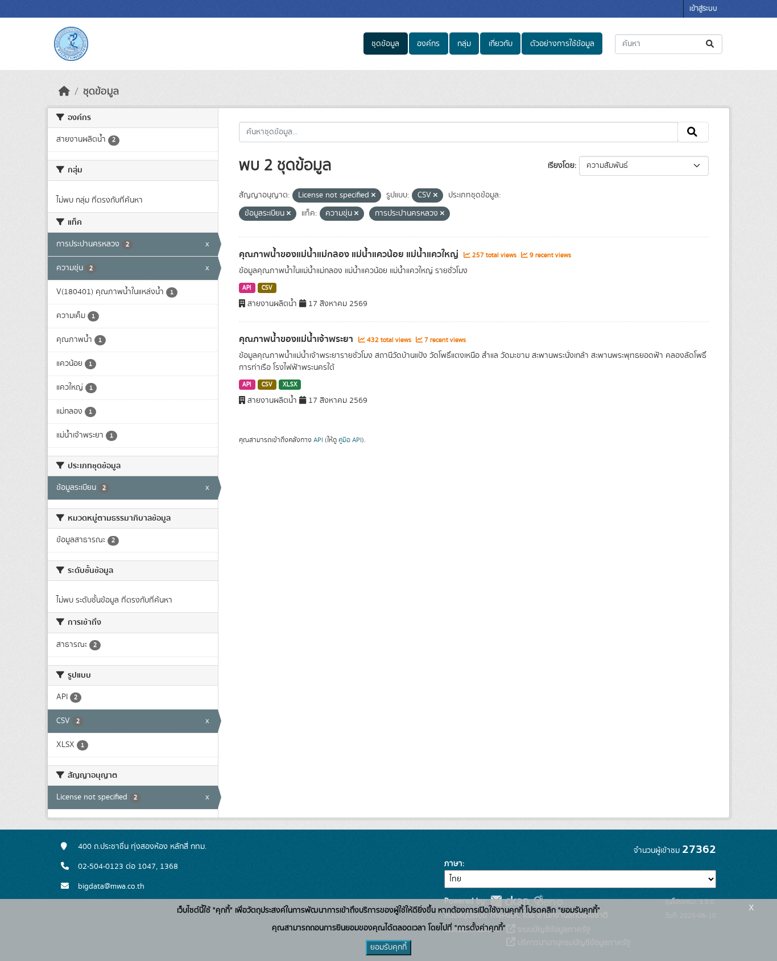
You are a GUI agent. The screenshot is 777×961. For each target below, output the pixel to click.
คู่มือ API (350, 440)
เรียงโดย (561, 165)
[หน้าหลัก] (64, 91)
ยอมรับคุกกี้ (388, 947)
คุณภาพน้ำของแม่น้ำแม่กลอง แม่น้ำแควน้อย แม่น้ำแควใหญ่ (350, 254)
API (246, 287)
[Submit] (711, 44)
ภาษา (453, 863)
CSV (267, 287)
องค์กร (428, 44)
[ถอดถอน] (373, 195)
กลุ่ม (464, 44)
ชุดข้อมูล (385, 44)
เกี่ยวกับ (501, 44)
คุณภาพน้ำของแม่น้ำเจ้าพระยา (297, 339)
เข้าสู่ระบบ (703, 8)
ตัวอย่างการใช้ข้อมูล (562, 44)
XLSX (290, 384)
